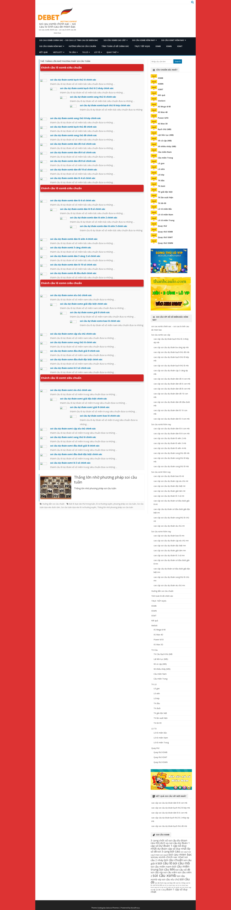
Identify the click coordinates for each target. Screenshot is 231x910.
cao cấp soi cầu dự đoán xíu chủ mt (169, 526)
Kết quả (43, 52)
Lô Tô (97, 52)
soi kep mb (171, 883)
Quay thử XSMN (165, 243)
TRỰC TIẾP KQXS (142, 46)
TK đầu (161, 180)
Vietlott (57, 52)
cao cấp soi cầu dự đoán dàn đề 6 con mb (172, 383)
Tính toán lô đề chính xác (115, 46)
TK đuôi (161, 186)
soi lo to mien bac (169, 885)
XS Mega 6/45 (164, 106)
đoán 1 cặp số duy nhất (169, 891)
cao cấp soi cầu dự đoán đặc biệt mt (169, 486)
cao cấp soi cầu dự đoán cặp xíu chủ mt (171, 481)
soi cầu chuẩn (173, 860)
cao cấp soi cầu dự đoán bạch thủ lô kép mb (170, 807)
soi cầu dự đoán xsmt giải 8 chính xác (89, 407)
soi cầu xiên (170, 872)
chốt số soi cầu (167, 840)
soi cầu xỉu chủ (170, 879)
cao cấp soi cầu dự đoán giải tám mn (170, 550)
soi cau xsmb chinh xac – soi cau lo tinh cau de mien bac (57, 25)
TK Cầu (72, 52)
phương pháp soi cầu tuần (124, 504)
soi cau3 (184, 851)
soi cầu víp (157, 872)
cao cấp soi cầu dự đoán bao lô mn (169, 535)
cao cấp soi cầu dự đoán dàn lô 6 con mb (172, 428)
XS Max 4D (163, 112)
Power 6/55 (163, 118)
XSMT (179, 46)
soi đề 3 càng (161, 890)
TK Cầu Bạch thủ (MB (163, 654)
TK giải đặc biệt (165, 192)
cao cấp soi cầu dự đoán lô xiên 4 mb (170, 448)
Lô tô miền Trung (166, 220)
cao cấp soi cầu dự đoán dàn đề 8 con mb (172, 388)
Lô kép (161, 174)
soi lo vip (160, 887)
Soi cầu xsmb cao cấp (115, 40)
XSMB (158, 46)
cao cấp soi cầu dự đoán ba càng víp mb (171, 347)
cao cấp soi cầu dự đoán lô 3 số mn (169, 555)
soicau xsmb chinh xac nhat (167, 857)
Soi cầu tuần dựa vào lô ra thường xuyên (78, 507)
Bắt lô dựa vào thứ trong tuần (82, 504)
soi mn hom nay (185, 887)
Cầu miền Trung (165, 157)
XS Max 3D (163, 123)
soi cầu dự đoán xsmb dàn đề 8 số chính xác (73, 161)
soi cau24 (164, 855)
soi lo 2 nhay (181, 883)
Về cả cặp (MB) (165, 140)
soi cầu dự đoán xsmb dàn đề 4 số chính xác (73, 143)
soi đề (153, 890)
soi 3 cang (163, 851)
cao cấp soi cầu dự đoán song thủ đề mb (171, 453)
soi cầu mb (181, 863)
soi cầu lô (164, 863)
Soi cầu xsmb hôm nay (143, 40)
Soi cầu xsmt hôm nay (172, 40)
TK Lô (85, 52)
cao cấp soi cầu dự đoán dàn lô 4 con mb (172, 418)
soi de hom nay (161, 883)
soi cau (175, 851)
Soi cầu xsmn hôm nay (50, 46)
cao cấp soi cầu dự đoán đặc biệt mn (170, 545)
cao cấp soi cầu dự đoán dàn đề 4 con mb (172, 379)
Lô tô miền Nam (165, 214)
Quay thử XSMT (165, 237)
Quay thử (112, 52)
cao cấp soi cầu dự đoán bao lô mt (169, 476)
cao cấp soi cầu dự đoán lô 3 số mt (169, 496)
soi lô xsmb (175, 887)
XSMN (169, 46)
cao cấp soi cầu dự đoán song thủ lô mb (171, 466)
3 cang (155, 840)
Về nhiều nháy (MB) (167, 146)
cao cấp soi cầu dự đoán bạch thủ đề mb (171, 352)
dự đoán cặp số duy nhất (172, 848)
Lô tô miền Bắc (165, 209)
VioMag (100, 908)
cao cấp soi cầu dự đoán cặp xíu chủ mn (171, 540)
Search (178, 61)
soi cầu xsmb (164, 875)
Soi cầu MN (167, 869)
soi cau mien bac (180, 854)
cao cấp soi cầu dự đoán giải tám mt (169, 491)
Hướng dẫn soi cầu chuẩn (82, 46)
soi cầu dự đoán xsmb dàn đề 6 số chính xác (73, 152)
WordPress (135, 908)
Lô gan (161, 163)
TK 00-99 (162, 203)
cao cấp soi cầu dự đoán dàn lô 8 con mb (172, 433)
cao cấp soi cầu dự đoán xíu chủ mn (169, 585)
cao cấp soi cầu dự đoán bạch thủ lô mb (171, 365)
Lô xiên (161, 169)
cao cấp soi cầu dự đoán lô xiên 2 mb (170, 438)
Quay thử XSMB (165, 231)
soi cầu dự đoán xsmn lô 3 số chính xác (70, 368)
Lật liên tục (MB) (166, 135)
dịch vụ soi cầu (168, 843)
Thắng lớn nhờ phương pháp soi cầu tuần (105, 479)
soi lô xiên (167, 887)
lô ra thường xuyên (104, 504)
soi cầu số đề (182, 869)
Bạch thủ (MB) (164, 129)
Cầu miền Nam (165, 152)
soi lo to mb (157, 885)
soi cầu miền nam (161, 866)
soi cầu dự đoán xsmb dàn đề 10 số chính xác (73, 169)
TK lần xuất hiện (165, 197)
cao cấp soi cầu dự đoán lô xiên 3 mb (170, 443)
